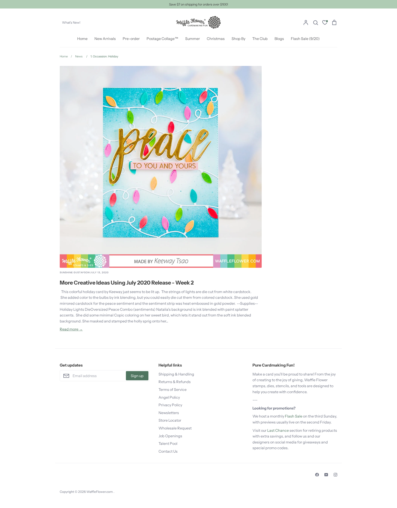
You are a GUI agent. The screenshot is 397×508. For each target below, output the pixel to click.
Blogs (279, 38)
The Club (260, 38)
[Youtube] (326, 474)
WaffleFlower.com (99, 492)
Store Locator (170, 420)
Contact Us (168, 451)
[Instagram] (335, 474)
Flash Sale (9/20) (305, 38)
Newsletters (169, 412)
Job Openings (170, 436)
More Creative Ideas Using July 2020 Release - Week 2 (127, 282)
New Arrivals (105, 38)
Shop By (238, 38)
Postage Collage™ (162, 38)
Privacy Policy (170, 405)
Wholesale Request (175, 428)
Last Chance (278, 430)
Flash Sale (293, 416)
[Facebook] (317, 474)
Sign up (137, 375)
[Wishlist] (325, 23)
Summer (192, 38)
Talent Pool (168, 443)
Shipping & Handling (176, 374)
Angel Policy (169, 397)
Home (82, 38)
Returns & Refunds (175, 381)
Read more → (71, 329)
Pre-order (131, 38)
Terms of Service (173, 389)
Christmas (216, 38)
